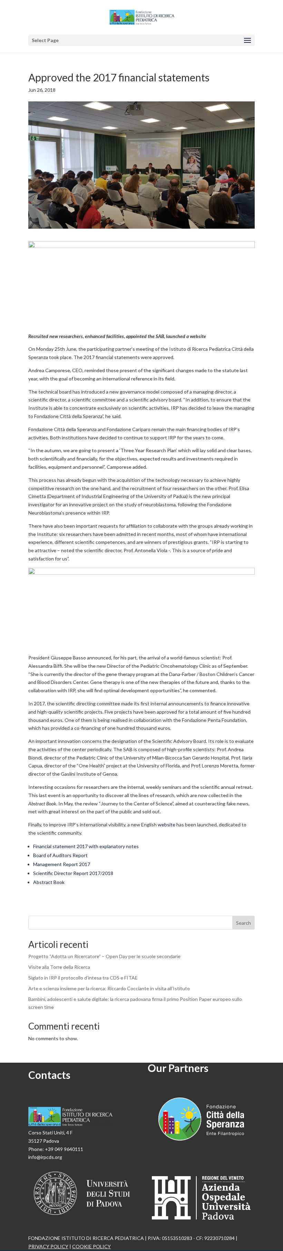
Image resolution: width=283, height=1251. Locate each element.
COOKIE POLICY (91, 1246)
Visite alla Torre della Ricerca (59, 967)
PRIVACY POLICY (48, 1246)
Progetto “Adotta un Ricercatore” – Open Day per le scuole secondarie (104, 956)
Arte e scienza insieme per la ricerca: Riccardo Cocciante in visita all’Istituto (109, 988)
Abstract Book (49, 882)
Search (243, 923)
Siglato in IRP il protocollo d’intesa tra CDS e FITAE (83, 978)
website (166, 824)
